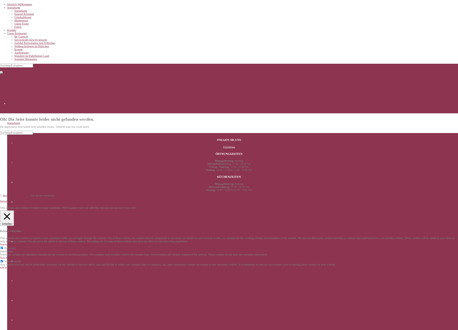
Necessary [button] (6, 244)
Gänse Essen (21, 23)
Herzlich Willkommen (19, 4)
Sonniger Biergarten (25, 59)
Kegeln (18, 49)
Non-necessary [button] (8, 257)
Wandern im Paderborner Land (31, 55)
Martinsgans (21, 20)
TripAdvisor (229, 147)
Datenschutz (19, 201)
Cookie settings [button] (149, 207)
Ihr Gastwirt (21, 36)
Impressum (5, 201)
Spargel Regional (24, 14)
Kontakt (11, 30)
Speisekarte (13, 7)
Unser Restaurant (17, 33)
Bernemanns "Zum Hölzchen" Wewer (35, 86)
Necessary (10, 248)
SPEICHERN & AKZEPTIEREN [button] (19, 267)
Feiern (17, 26)
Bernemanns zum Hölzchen (16, 195)
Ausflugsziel (21, 52)
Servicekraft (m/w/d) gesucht (30, 39)
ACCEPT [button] (168, 207)
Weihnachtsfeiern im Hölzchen (31, 46)
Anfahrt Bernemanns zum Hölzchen (34, 43)
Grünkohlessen (22, 17)
